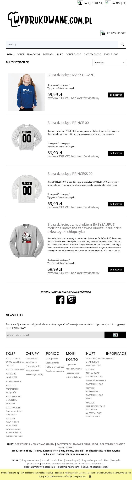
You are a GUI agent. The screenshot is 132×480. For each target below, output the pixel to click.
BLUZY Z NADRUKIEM (15, 369)
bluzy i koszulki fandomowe (89, 463)
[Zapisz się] (115, 335)
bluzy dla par (72, 460)
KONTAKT (110, 358)
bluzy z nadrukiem (30, 460)
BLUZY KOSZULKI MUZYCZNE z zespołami (13, 400)
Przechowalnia (72, 373)
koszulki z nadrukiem (52, 460)
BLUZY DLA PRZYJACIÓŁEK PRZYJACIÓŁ (12, 389)
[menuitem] (11, 54)
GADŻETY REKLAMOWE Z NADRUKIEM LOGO (94, 373)
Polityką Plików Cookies (75, 472)
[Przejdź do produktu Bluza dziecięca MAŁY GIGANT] (26, 92)
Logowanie (71, 364)
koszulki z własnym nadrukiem (57, 463)
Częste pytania (52, 362)
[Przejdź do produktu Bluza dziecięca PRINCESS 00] (26, 189)
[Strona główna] (49, 18)
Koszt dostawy (32, 370)
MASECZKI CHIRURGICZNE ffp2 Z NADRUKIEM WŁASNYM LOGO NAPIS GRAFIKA (95, 409)
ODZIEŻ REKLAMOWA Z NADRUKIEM (34, 444)
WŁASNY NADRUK (13, 381)
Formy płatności (33, 366)
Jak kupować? (52, 358)
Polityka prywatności (55, 367)
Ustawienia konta (73, 377)
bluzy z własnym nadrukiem (95, 460)
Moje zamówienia (74, 368)
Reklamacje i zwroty (34, 374)
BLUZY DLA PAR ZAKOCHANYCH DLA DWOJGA (15, 362)
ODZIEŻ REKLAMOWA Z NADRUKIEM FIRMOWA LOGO (95, 362)
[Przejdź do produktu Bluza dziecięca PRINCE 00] (26, 137)
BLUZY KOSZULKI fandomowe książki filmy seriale (14, 411)
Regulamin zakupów (55, 371)
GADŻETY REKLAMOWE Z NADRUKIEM (77, 444)
